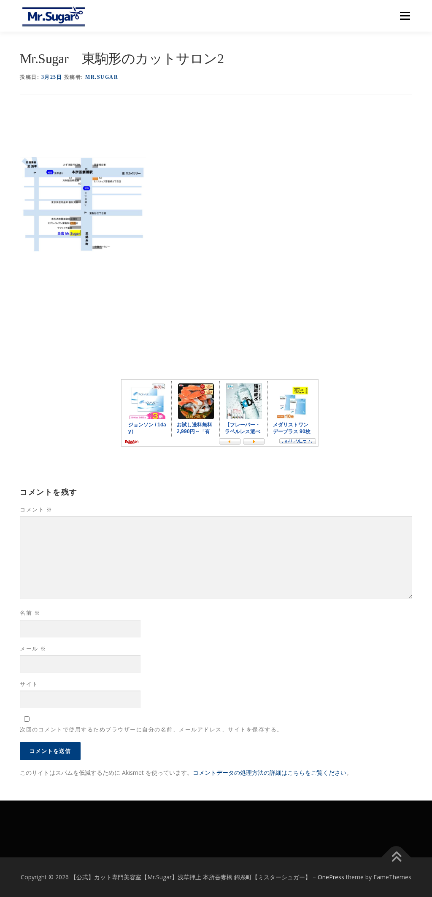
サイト (29, 684)
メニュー (404, 16)
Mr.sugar (101, 77)
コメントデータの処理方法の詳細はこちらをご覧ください (269, 772)
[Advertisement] (173, 130)
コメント (36, 509)
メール (33, 648)
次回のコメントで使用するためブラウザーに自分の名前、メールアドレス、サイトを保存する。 (151, 729)
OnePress (331, 877)
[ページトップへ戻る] (396, 858)
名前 (30, 613)
